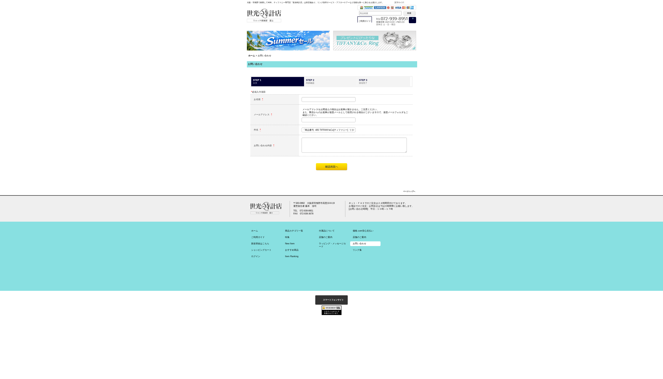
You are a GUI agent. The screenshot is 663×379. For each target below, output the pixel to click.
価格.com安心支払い (363, 230)
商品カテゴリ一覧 (294, 230)
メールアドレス (262, 114)
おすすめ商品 (292, 250)
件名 (256, 129)
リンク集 (357, 250)
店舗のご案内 (325, 237)
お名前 (257, 99)
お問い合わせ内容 (263, 145)
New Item (290, 243)
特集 (287, 237)
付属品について (327, 230)
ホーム (254, 230)
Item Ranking (291, 256)
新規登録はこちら (260, 243)
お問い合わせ (359, 243)
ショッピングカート (261, 250)
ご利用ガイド (258, 237)
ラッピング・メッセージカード (332, 245)
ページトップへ (409, 191)
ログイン (255, 256)
